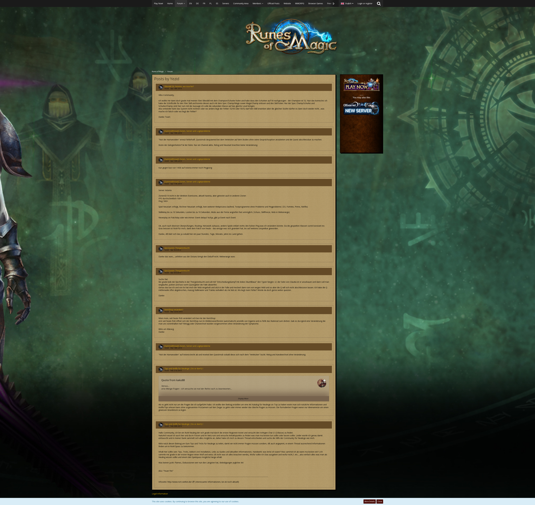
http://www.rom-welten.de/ (179, 481)
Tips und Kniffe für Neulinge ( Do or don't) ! (183, 368)
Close (380, 501)
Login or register (365, 3)
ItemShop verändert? (173, 309)
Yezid (166, 88)
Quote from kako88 (173, 380)
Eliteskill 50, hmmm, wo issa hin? (179, 86)
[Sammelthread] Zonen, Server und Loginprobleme (187, 131)
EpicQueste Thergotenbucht (177, 248)
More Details (370, 501)
